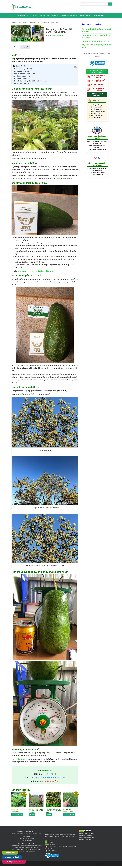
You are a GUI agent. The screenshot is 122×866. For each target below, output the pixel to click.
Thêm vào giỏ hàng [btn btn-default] (17, 814)
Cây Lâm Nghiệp (23, 23)
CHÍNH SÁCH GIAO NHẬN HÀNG (86, 835)
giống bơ (58, 178)
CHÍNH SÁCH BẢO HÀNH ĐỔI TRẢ (86, 837)
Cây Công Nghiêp (51, 15)
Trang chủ (14, 23)
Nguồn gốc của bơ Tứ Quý (21, 71)
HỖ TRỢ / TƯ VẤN (97, 94)
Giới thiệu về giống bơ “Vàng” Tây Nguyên (26, 69)
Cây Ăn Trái (42, 15)
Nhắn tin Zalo (10, 853)
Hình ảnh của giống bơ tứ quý (22, 78)
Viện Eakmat (21, 759)
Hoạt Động (88, 15)
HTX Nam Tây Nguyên (28, 849)
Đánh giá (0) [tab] (24, 47)
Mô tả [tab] (16, 47)
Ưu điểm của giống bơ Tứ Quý (22, 76)
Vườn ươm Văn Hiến (106, 864)
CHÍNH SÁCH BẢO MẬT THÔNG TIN (86, 833)
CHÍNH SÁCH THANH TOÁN (85, 839)
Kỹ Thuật (82, 15)
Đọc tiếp (32, 814)
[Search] (110, 4)
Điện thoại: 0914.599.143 (14, 862)
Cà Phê (28, 15)
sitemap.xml (32, 851)
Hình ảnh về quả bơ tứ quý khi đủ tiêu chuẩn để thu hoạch (30, 81)
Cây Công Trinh (65, 15)
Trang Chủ (22, 15)
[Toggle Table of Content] (74, 66)
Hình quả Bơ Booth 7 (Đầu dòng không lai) (95, 41)
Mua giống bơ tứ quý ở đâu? (22, 83)
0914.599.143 (30, 840)
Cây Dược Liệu (74, 15)
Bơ (58, 15)
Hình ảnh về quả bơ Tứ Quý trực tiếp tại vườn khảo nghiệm (35, 271)
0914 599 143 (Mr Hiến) (57, 850)
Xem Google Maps (50, 848)
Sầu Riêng (34, 15)
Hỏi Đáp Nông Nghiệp (98, 15)
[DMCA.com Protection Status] (85, 830)
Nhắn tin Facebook (12, 857)
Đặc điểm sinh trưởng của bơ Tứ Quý (24, 74)
